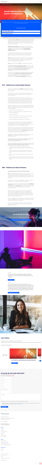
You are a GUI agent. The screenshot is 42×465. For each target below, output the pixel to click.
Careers (2, 450)
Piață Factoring (3, 440)
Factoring (2, 428)
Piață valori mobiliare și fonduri (6, 444)
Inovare (2, 448)
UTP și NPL (2, 432)
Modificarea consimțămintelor (5, 458)
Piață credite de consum (5, 443)
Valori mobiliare (3, 435)
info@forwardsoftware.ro (5, 423)
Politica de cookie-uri (4, 455)
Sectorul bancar (3, 436)
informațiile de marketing (10, 375)
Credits (2, 456)
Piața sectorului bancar (4, 442)
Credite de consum (4, 431)
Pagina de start (4, 4)
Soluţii (7, 4)
